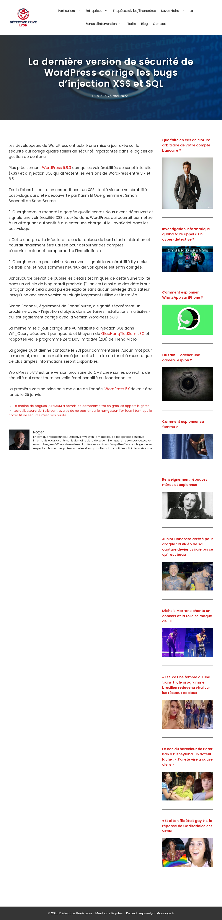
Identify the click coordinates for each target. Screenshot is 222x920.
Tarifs (131, 23)
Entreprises (93, 10)
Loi (191, 10)
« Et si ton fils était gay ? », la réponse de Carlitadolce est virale (187, 826)
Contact (159, 23)
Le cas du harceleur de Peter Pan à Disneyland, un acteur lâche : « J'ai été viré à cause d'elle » (187, 756)
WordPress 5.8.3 (56, 167)
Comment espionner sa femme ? (183, 424)
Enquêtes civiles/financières (134, 10)
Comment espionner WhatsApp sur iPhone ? (182, 295)
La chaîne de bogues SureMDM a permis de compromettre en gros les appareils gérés (81, 406)
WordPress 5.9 (117, 389)
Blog (144, 23)
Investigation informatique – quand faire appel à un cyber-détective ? (187, 234)
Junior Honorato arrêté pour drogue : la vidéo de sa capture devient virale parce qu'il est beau (187, 546)
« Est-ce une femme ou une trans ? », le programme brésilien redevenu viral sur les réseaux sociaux (186, 685)
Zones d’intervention (101, 23)
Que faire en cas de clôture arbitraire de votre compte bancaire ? (186, 145)
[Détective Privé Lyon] (23, 17)
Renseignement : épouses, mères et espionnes (185, 482)
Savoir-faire (170, 10)
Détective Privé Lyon (75, 913)
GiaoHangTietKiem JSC (122, 333)
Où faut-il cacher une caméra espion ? (181, 358)
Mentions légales (109, 913)
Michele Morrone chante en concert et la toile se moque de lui (187, 616)
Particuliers (66, 10)
